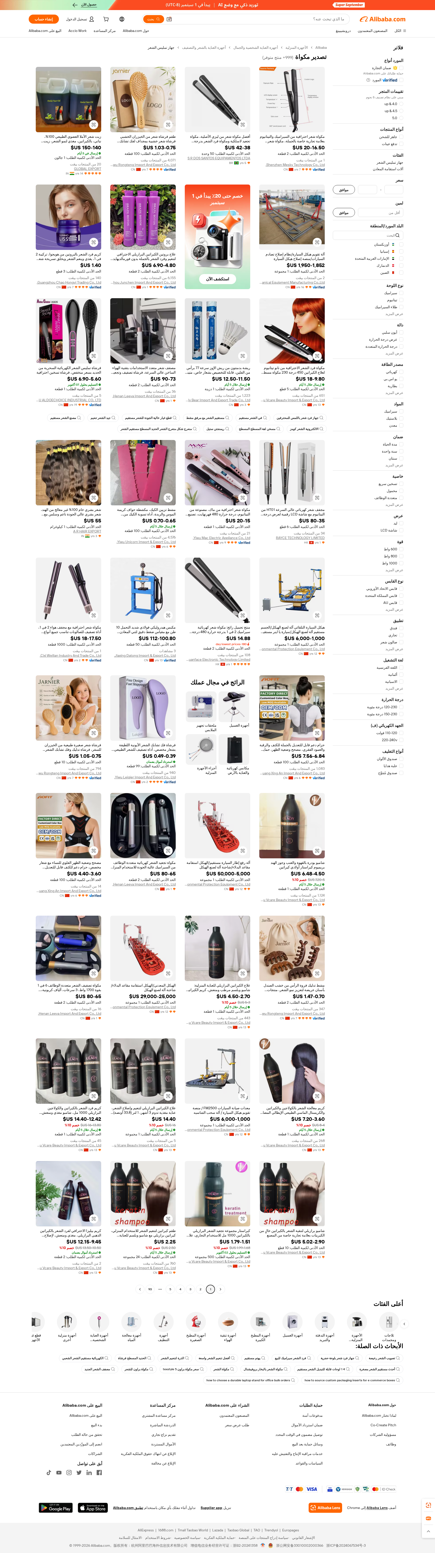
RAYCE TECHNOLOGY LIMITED (300, 538)
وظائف (391, 1444)
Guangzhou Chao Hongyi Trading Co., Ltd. (69, 282)
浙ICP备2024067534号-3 (346, 1545)
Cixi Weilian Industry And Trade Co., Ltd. (70, 655)
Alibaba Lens (377, 1508)
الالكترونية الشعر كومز (304, 429)
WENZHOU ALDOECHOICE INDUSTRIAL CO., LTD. (68, 400)
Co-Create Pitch (383, 1425)
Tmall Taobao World (193, 1530)
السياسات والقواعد (309, 1463)
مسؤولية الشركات (383, 1435)
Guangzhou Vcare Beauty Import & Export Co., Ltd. (292, 400)
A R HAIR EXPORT (87, 531)
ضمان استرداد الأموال (307, 1425)
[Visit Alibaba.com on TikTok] (49, 1473)
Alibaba (321, 48)
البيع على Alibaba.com (85, 1415)
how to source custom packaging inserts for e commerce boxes (350, 1380)
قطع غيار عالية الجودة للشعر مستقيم (148, 418)
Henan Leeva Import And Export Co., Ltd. (144, 396)
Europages (290, 1530)
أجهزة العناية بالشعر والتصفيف (204, 48)
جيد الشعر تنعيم (101, 418)
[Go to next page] (139, 1289)
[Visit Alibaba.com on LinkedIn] (89, 1473)
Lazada (217, 1530)
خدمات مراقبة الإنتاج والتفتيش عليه (297, 1454)
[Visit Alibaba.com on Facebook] (99, 1473)
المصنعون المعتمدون (234, 1415)
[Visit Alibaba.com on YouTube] (59, 1473)
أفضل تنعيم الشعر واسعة (214, 1358)
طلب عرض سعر (237, 1425)
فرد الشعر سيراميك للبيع (290, 1358)
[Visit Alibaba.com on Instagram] (69, 1473)
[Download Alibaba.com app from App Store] (93, 1508)
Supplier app (211, 1508)
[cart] (105, 20)
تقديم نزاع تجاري (164, 1435)
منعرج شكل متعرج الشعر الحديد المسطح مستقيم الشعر (156, 429)
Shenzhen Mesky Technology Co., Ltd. (295, 165)
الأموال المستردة (163, 1444)
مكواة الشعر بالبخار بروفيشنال (263, 1369)
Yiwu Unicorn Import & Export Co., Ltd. (146, 542)
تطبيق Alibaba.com (128, 1508)
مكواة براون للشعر (136, 1369)
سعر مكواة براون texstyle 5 (181, 1369)
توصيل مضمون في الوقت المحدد (299, 1435)
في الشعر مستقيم (250, 418)
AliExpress (146, 1530)
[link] (428, 1505)
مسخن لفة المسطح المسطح (257, 429)
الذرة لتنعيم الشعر (172, 1358)
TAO (256, 1530)
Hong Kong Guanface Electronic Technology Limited (217, 659)
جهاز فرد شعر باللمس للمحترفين (297, 418)
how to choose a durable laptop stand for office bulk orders (248, 1380)
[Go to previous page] (220, 1289)
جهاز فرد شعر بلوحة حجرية (337, 1358)
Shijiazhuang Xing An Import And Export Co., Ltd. (292, 773)
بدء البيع (96, 1425)
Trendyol (271, 1530)
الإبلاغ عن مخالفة (163, 1463)
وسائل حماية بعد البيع (307, 1444)
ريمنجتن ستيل (215, 429)
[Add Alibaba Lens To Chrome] (325, 1508)
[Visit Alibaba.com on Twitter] (79, 1473)
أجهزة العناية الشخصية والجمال (255, 48)
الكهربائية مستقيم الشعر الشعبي (82, 1358)
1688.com (165, 1530)
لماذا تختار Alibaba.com (379, 1415)
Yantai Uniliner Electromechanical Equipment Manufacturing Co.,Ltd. (292, 282)
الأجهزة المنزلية (296, 48)
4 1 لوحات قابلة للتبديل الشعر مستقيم (321, 1369)
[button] (169, 19)
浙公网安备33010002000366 (299, 1545)
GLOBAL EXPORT (87, 169)
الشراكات (95, 1454)
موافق (344, 190)
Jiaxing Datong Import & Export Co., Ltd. (145, 655)
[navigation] (368, 669)
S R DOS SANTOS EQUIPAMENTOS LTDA (219, 158)
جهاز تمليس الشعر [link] (161, 48)
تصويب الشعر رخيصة (382, 1358)
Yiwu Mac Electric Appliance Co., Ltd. (221, 538)
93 (150, 1289)
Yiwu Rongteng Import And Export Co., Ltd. (143, 165)
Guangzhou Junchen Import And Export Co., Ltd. (143, 282)
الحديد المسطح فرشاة (132, 1358)
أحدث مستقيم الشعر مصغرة (377, 1369)
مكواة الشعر (221, 1369)
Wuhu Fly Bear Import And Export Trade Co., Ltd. (217, 400)
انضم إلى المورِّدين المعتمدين (81, 1444)
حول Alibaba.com (382, 1405)
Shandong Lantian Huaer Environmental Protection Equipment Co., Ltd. (292, 649)
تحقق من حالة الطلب (86, 1435)
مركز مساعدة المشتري (159, 1415)
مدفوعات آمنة (312, 1415)
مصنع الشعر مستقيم (63, 418)
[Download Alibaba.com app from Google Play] (56, 1508)
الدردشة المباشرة (163, 1425)
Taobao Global (238, 1530)
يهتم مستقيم (252, 1358)
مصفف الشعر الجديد (97, 1369)
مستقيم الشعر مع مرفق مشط (205, 418)
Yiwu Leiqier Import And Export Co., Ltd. (145, 777)
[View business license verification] (263, 1545)
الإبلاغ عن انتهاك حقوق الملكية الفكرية (148, 1454)
